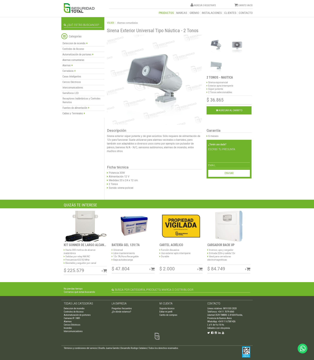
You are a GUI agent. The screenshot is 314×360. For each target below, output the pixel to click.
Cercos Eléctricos (71, 82)
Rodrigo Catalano (139, 348)
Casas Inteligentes (71, 76)
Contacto (246, 13)
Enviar (229, 173)
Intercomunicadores (72, 87)
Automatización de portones (77, 315)
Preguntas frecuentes (122, 308)
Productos (166, 13)
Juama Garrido (112, 348)
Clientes (230, 13)
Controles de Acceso (73, 48)
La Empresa (119, 303)
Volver (110, 23)
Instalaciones (212, 13)
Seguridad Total (79, 8)
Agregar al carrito (230, 110)
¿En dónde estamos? (121, 311)
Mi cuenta (166, 303)
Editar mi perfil (165, 311)
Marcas (181, 13)
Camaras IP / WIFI (72, 318)
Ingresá (198, 5)
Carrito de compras (168, 315)
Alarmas (68, 321)
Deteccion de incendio (74, 308)
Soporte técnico (166, 308)
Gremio (194, 13)
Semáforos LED (70, 93)
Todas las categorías (78, 303)
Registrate (210, 5)
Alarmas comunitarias (73, 60)
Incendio (68, 328)
